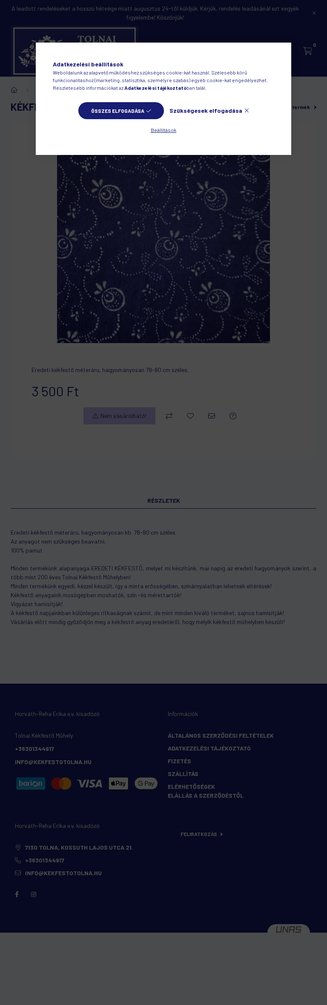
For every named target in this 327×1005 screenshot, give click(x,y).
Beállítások (163, 130)
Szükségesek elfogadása (205, 110)
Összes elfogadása (117, 111)
